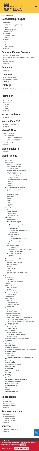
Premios (7, 387)
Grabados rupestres (14, 227)
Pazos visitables (13, 257)
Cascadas (10, 181)
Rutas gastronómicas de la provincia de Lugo (20, 317)
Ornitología (8, 340)
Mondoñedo (10, 196)
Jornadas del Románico (14, 221)
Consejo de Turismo (11, 385)
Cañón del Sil (10, 279)
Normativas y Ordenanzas (14, 26)
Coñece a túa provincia (11, 391)
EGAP (6, 104)
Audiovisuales (9, 368)
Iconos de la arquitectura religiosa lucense (21, 249)
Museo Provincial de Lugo (14, 137)
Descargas (8, 372)
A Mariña (9, 300)
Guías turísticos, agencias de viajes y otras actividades (20, 349)
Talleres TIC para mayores (10, 429)
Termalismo (8, 283)
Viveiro (9, 198)
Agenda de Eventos (10, 351)
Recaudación (9, 46)
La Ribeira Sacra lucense (14, 304)
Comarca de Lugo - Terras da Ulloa (17, 272)
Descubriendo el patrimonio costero (15, 293)
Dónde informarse (10, 345)
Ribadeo (9, 200)
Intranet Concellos (8, 61)
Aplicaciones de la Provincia (13, 364)
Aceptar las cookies (7, 448)
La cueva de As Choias (15, 176)
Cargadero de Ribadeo (15, 240)
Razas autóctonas (12, 323)
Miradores (10, 185)
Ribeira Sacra (11, 268)
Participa (7, 37)
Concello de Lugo (12, 274)
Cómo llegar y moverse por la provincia (16, 344)
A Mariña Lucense (12, 264)
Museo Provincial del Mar (14, 139)
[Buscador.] (31, 6)
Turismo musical (12, 336)
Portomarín (10, 204)
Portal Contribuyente (9, 402)
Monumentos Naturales (14, 166)
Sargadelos (12, 236)
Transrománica (11, 219)
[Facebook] (2, 441)
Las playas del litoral (13, 177)
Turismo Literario (12, 311)
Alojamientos (11, 355)
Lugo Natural (9, 162)
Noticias (7, 389)
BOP (6, 28)
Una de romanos (13, 232)
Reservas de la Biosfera (14, 164)
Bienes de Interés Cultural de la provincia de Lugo (19, 259)
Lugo (8, 193)
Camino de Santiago (11, 208)
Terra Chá (9, 266)
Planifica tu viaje (9, 361)
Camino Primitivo (12, 211)
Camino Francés (11, 213)
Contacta (6, 48)
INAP (6, 106)
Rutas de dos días (10, 362)
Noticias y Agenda (10, 29)
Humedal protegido (12, 168)
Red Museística (9, 135)
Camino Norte (11, 210)
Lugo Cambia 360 (10, 366)
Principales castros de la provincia (18, 230)
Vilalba (9, 206)
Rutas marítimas (11, 295)
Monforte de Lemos (13, 194)
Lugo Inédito (8, 160)
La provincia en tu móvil (12, 370)
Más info (23, 444)
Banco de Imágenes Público (13, 381)
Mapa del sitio (9, 15)
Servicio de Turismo (10, 378)
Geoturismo (8, 285)
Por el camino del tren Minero (17, 238)
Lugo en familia (9, 298)
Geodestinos (9, 261)
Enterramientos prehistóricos (17, 225)
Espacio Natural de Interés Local (16, 170)
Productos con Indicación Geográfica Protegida (20, 321)
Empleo (7, 45)
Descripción (6, 99)
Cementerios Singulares (16, 251)
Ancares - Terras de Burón (14, 262)
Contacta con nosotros (10, 393)
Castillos (11, 255)
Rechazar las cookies (21, 448)
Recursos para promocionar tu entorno (16, 379)
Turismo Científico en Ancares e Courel (18, 327)
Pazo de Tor (10, 143)
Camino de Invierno (12, 215)
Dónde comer (9, 359)
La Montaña (10, 306)
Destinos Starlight (12, 328)
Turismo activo (9, 296)
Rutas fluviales (9, 278)
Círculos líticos (13, 228)
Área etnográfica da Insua (16, 242)
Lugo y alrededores (12, 302)
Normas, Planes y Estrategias (13, 24)
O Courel (9, 270)
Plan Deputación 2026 (11, 383)
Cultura (7, 43)
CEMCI (7, 108)
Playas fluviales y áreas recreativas (17, 179)
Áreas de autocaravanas (12, 347)
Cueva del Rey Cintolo (15, 174)
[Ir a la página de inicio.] (13, 6)
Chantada (10, 191)
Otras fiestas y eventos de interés (16, 334)
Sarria (8, 202)
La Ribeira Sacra (13, 247)
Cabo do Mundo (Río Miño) (15, 281)
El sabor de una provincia (14, 315)
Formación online (8, 101)
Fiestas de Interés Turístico (14, 332)
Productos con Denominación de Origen (18, 319)
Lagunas (9, 183)
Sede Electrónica (10, 35)
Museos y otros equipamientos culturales (19, 310)
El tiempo (8, 374)
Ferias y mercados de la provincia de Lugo (17, 338)
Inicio (3, 15)
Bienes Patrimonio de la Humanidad (15, 187)
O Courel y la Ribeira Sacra (14, 291)
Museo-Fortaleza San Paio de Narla (17, 141)
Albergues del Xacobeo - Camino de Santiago (20, 357)
